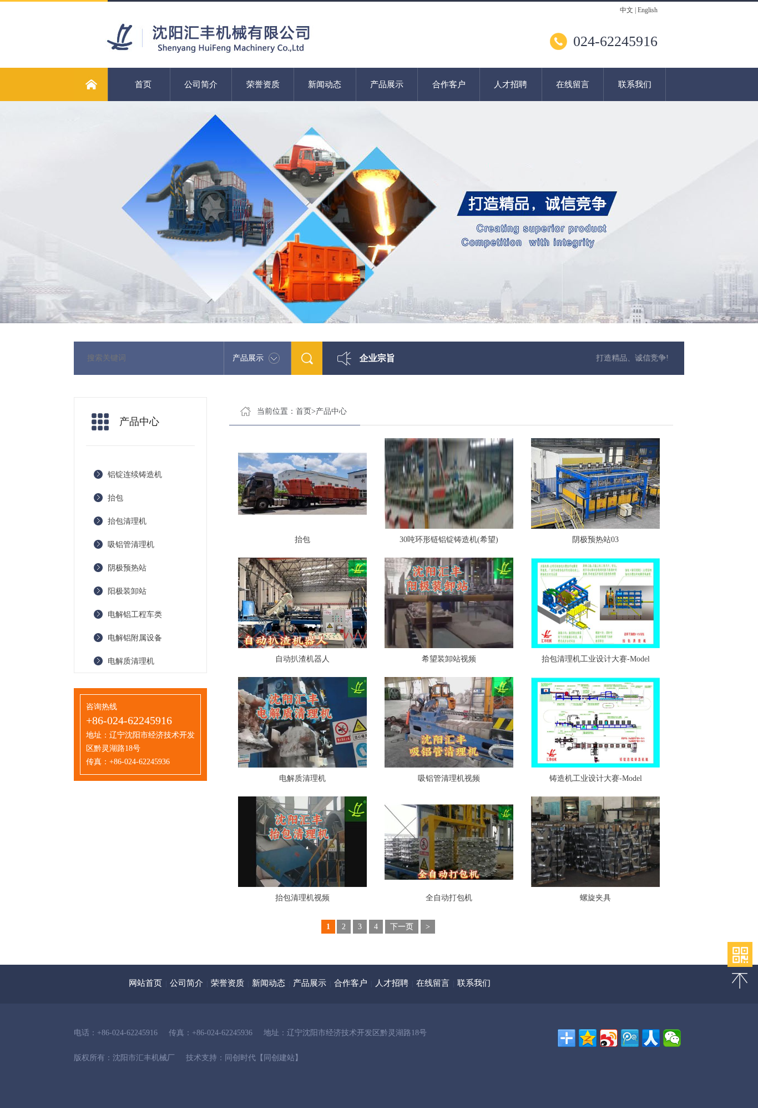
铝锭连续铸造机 (135, 474)
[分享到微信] (672, 1038)
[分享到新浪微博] (609, 1038)
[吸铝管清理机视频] (449, 722)
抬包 (115, 498)
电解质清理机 (131, 661)
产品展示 (386, 84)
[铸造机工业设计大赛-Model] (595, 722)
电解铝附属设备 (135, 638)
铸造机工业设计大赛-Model (595, 778)
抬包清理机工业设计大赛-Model (596, 659)
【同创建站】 (279, 1058)
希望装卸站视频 (449, 659)
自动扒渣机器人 (302, 659)
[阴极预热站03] (595, 483)
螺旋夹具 (595, 898)
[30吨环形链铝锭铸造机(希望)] (449, 483)
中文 (626, 10)
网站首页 (145, 983)
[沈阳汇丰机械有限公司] (236, 52)
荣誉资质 (263, 84)
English (648, 10)
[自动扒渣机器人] (302, 603)
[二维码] (739, 954)
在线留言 (572, 84)
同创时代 (240, 1058)
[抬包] (302, 483)
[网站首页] (91, 84)
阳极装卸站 (127, 591)
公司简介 (201, 84)
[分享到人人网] (651, 1038)
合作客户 (449, 84)
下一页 (401, 927)
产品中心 (331, 411)
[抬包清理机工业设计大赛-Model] (595, 603)
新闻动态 (324, 84)
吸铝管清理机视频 (449, 778)
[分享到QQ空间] (588, 1038)
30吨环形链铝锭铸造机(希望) (449, 539)
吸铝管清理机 (131, 544)
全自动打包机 (449, 898)
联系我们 (634, 84)
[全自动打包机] (449, 841)
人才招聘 (510, 84)
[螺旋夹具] (595, 841)
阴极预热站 (127, 568)
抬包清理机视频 (302, 898)
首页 (143, 84)
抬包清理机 (127, 521)
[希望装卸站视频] (449, 603)
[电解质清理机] (302, 722)
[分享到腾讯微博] (630, 1038)
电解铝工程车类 (135, 614)
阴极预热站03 (595, 539)
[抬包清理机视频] (302, 841)
